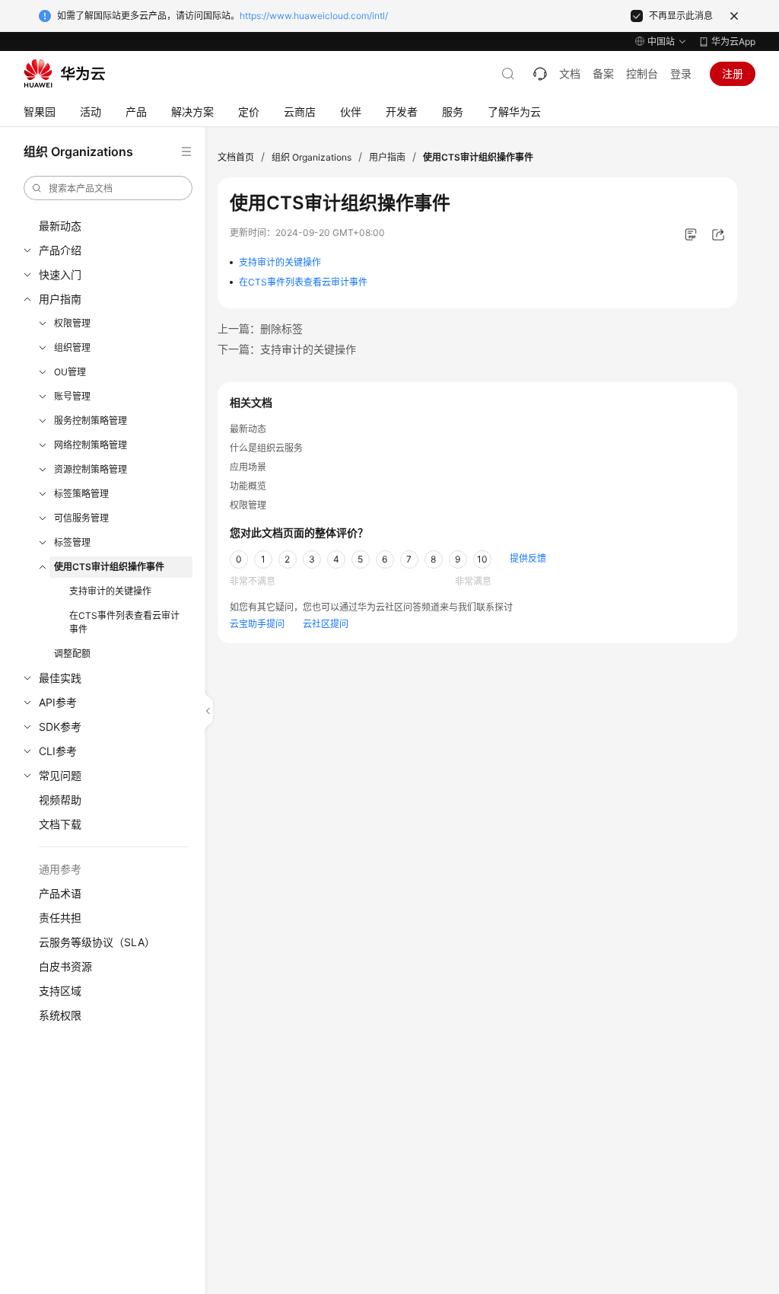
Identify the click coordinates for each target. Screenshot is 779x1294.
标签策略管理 (81, 493)
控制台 (642, 73)
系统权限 (60, 1015)
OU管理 (70, 372)
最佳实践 (60, 677)
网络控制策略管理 (90, 445)
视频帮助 (60, 799)
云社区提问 (325, 623)
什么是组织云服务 (266, 448)
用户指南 (60, 298)
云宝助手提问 (257, 623)
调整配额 (72, 653)
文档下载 (60, 824)
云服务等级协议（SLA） (97, 941)
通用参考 (60, 868)
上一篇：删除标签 (260, 328)
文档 (569, 73)
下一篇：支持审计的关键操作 (287, 349)
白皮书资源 (65, 966)
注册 (732, 73)
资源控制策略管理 (90, 469)
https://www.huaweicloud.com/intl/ (314, 15)
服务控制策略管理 (90, 420)
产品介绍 (60, 250)
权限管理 (72, 323)
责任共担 (60, 917)
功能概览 (248, 486)
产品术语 (60, 893)
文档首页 (236, 157)
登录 (681, 73)
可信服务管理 (81, 518)
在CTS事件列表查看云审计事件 (124, 622)
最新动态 (60, 225)
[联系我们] (540, 74)
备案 (603, 73)
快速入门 (60, 274)
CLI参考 (58, 750)
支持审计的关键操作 (110, 591)
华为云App (733, 41)
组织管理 (72, 347)
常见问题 (60, 775)
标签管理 (72, 542)
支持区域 (60, 990)
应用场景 (248, 467)
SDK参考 (60, 726)
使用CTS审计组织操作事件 (109, 566)
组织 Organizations (311, 157)
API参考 (58, 702)
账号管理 (72, 396)
